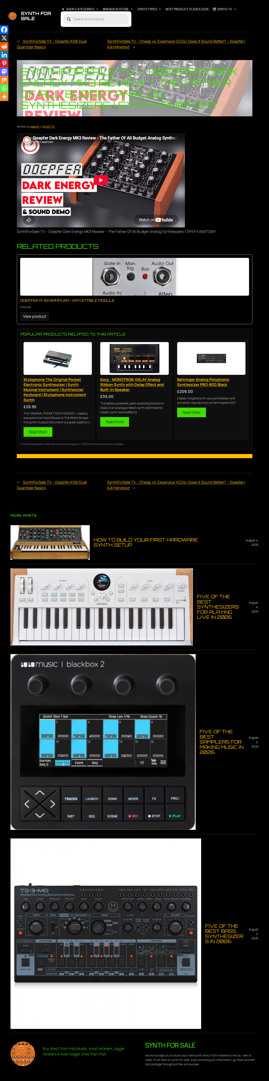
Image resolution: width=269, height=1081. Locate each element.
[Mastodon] (4, 71)
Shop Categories (80, 9)
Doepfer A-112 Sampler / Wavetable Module (67, 300)
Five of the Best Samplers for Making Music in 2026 (222, 742)
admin (35, 127)
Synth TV (49, 127)
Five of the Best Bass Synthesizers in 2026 (224, 934)
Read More (38, 431)
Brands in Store (116, 9)
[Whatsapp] (4, 88)
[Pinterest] (4, 63)
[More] (4, 97)
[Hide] (1, 105)
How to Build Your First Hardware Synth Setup (146, 542)
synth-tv (224, 9)
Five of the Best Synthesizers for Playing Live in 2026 (218, 607)
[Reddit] (4, 46)
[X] (4, 38)
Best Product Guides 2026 (187, 9)
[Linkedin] (4, 55)
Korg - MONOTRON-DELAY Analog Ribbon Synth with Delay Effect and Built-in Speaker (132, 384)
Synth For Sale (36, 15)
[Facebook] (4, 29)
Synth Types (147, 9)
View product (34, 316)
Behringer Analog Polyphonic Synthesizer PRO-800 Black (203, 382)
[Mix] (4, 80)
